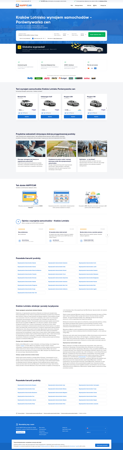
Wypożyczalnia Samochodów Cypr (56, 385)
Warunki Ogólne (42, 434)
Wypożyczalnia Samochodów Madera (57, 400)
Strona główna (21, 413)
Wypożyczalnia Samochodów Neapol (88, 400)
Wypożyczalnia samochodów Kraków (69, 413)
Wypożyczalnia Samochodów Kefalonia (57, 289)
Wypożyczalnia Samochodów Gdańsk (27, 281)
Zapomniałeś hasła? (66, 429)
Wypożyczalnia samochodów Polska (52, 413)
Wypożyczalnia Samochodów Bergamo (57, 392)
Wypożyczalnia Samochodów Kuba (26, 389)
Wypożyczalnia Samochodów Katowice (57, 263)
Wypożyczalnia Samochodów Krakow (27, 266)
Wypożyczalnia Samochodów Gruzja (26, 289)
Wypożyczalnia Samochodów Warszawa (88, 274)
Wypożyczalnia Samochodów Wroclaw (27, 278)
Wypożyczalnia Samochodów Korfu (87, 263)
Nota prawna (42, 431)
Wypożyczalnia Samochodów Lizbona (27, 400)
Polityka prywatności (43, 432)
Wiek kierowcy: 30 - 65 (39, 38)
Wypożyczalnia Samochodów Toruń (57, 274)
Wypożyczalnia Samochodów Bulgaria (27, 385)
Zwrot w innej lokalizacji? (25, 38)
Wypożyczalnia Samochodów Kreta (56, 266)
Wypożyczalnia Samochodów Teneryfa (27, 274)
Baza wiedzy (42, 427)
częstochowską (82, 356)
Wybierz (27, 116)
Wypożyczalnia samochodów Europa (34, 413)
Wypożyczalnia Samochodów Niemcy (57, 389)
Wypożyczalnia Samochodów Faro (26, 396)
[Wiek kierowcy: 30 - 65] (33, 38)
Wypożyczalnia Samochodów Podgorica (27, 285)
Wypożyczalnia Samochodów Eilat (87, 285)
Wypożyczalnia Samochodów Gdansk (27, 263)
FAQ (72, 5)
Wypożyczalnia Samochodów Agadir (88, 289)
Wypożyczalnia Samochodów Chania (88, 392)
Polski (22, 345)
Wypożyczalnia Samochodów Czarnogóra (89, 385)
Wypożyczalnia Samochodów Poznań (57, 270)
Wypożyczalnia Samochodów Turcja (87, 389)
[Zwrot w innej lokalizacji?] (18, 38)
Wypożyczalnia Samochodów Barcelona (27, 392)
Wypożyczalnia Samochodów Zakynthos (58, 278)
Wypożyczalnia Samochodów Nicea (26, 404)
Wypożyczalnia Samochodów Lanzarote (88, 404)
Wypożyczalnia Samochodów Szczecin (88, 270)
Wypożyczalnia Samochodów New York (57, 285)
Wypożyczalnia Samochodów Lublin (87, 266)
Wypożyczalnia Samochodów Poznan (88, 281)
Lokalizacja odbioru (22, 33)
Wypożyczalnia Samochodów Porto (56, 404)
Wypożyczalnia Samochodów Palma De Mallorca (29, 270)
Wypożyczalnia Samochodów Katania (57, 396)
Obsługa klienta (79, 5)
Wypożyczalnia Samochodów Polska (88, 396)
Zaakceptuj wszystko (102, 445)
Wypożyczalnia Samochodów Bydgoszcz (89, 278)
